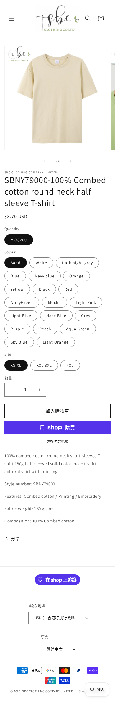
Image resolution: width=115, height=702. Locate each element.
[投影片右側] (70, 161)
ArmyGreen (22, 302)
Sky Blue (19, 342)
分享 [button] (15, 538)
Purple (17, 328)
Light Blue (21, 315)
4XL (70, 365)
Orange (76, 276)
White (41, 262)
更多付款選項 (58, 441)
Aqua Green (78, 328)
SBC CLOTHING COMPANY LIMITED (47, 691)
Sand (16, 262)
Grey (85, 315)
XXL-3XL (44, 365)
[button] (11, 18)
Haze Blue (56, 315)
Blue (15, 276)
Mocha (54, 302)
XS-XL (16, 365)
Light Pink (86, 302)
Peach (45, 328)
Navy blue (45, 276)
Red (68, 289)
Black (44, 289)
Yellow (17, 289)
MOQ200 (19, 239)
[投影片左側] (44, 161)
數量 (8, 378)
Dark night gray (77, 262)
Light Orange (56, 342)
